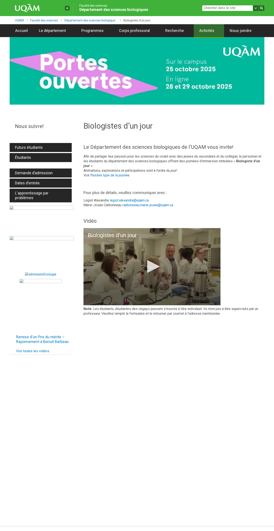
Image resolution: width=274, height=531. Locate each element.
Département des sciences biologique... (90, 20)
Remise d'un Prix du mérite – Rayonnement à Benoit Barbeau (42, 339)
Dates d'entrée (27, 183)
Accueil (21, 30)
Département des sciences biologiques (113, 9)
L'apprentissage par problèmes (31, 195)
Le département (52, 30)
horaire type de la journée (111, 175)
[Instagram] (33, 135)
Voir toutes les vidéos (32, 351)
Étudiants (23, 157)
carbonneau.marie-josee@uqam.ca (147, 205)
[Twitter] (25, 135)
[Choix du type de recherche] (256, 8)
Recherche (174, 30)
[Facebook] (18, 135)
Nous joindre (241, 30)
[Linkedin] (40, 135)
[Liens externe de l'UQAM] (67, 8)
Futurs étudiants (29, 147)
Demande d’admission (34, 173)
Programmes (92, 30)
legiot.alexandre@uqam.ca (129, 200)
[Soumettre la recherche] (261, 8)
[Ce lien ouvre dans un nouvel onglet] (42, 220)
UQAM (19, 20)
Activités (206, 30)
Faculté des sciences (93, 5)
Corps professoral (134, 30)
